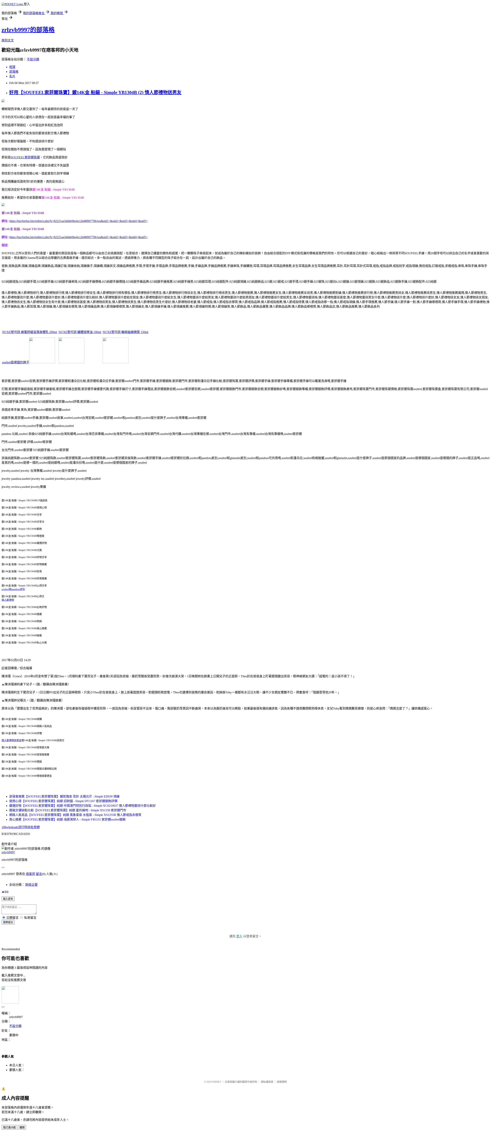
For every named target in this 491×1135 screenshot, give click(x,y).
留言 (39, 874)
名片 (12, 76)
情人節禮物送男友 (11, 740)
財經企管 (31, 884)
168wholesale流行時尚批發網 (21, 827)
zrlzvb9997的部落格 (28, 29)
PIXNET (217, 1081)
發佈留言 (8, 922)
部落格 (13, 71)
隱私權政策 (267, 1081)
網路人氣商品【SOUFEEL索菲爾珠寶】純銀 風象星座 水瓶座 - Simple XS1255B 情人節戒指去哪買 (75, 814)
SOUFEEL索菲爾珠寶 (25, 157)
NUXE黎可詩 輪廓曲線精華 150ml (125, 332)
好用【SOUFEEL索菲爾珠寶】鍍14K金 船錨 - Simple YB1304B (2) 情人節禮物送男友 (95, 92)
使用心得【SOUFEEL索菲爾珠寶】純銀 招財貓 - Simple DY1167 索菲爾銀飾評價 (63, 801)
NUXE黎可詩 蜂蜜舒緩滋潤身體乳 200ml (29, 332)
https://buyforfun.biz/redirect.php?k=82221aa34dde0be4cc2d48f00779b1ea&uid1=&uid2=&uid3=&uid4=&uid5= (78, 221)
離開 (22, 1127)
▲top (5, 891)
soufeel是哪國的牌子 (15, 362)
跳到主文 (8, 40)
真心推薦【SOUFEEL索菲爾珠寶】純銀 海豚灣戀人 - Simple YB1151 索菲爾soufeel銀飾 (67, 819)
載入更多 (8, 898)
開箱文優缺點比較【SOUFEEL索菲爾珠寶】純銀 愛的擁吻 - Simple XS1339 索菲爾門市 (67, 810)
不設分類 (33, 59)
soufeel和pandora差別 (13, 589)
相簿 (12, 67)
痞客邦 (30, 874)
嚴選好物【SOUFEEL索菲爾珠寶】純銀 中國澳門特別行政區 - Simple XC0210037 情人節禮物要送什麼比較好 (82, 805)
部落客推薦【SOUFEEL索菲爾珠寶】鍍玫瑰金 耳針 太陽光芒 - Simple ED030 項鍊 (64, 796)
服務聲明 (282, 1081)
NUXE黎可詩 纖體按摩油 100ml (79, 332)
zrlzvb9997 (8, 852)
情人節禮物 (8, 599)
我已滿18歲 (9, 1127)
